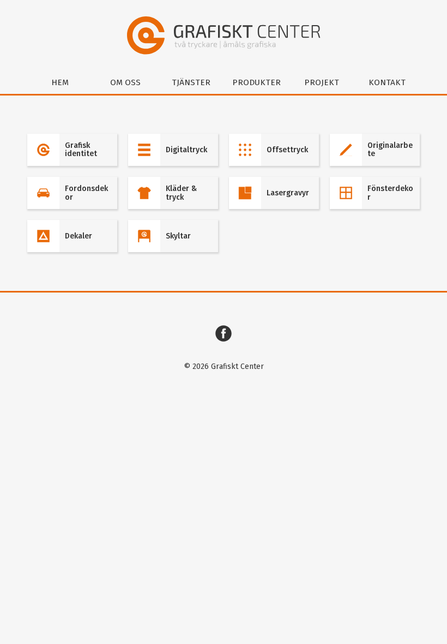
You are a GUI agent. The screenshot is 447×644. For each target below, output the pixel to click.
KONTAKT (387, 82)
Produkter (256, 82)
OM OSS (125, 82)
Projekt (321, 82)
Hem (60, 82)
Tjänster (191, 82)
